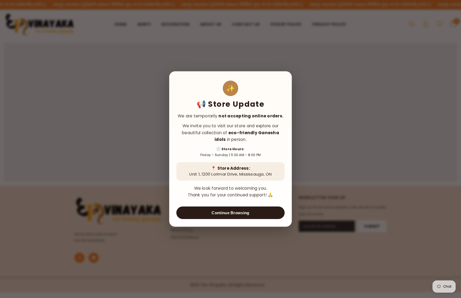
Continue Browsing (230, 212)
